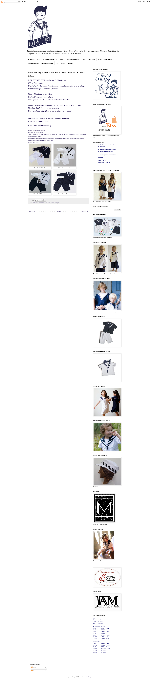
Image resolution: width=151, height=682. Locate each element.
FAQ (57, 63)
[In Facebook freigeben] (42, 200)
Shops (63, 63)
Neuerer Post (32, 211)
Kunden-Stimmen (33, 63)
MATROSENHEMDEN (105, 60)
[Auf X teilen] (40, 200)
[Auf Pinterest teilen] (44, 200)
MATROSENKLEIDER (73, 60)
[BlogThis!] (38, 200)
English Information (47, 63)
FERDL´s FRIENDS (89, 60)
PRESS (62, 60)
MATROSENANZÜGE (50, 60)
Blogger (90, 676)
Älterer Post (85, 211)
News (38, 60)
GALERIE (31, 60)
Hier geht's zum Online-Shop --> (41, 126)
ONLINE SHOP (46, 203)
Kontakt (70, 63)
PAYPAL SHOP (54, 203)
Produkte (60, 203)
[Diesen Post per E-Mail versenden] (36, 200)
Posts (34, 667)
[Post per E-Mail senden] (32, 200)
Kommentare (36, 670)
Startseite (58, 211)
